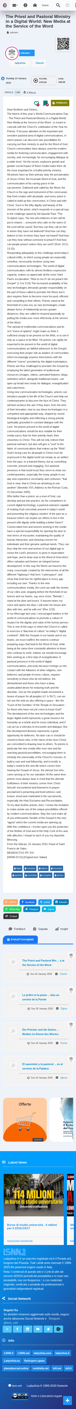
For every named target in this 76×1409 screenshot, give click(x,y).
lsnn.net (17, 1385)
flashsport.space (34, 1360)
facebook (30, 902)
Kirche (64, 1043)
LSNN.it (8, 1353)
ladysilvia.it (62, 1353)
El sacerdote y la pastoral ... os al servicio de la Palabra (42, 1066)
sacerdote (57, 868)
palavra (44, 868)
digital (18, 868)
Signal (50, 909)
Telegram (33, 909)
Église (64, 1008)
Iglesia (63, 1077)
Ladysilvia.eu (12, 1360)
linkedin (63, 902)
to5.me (57, 1368)
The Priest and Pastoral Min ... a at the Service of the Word (43, 962)
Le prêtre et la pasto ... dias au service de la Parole (40, 997)
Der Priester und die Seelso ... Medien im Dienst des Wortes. (40, 1032)
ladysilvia (20, 63)
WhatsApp (14, 909)
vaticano (25, 53)
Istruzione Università (20, 1241)
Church (40, 63)
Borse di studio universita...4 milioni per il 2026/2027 (32, 1226)
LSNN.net (24, 1353)
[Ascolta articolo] (35, 80)
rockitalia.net (41, 1368)
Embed (13, 916)
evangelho (46, 875)
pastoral (18, 875)
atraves (60, 875)
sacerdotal (31, 875)
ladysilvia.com (42, 1353)
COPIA (12, 902)
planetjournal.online (16, 1368)
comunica (31, 868)
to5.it (68, 1368)
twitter (46, 902)
